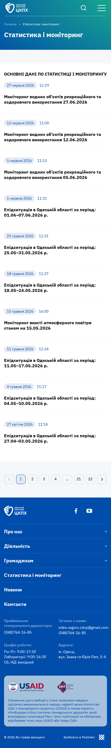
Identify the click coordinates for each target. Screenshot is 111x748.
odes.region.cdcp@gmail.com (82, 627)
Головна (10, 24)
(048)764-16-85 (18, 632)
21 (79, 479)
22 (90, 479)
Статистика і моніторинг (32, 575)
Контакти (15, 604)
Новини (13, 590)
